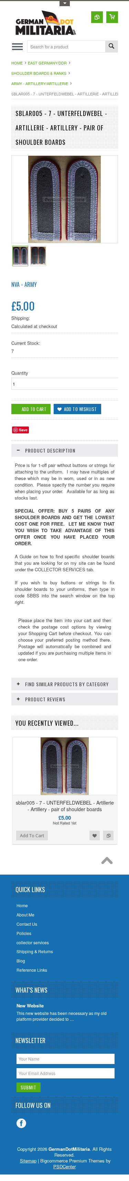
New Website (30, 1006)
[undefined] (64, 241)
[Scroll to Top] (108, 862)
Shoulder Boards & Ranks (38, 73)
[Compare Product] (97, 17)
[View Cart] (112, 17)
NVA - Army (24, 284)
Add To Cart (32, 835)
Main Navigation (17, 46)
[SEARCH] (111, 47)
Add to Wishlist (94, 835)
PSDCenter (64, 1166)
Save (23, 429)
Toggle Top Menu (65, 3)
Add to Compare (108, 835)
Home (17, 63)
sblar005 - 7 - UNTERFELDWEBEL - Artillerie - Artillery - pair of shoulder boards (65, 805)
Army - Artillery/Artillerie (39, 83)
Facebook (21, 1123)
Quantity (19, 373)
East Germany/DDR (47, 63)
